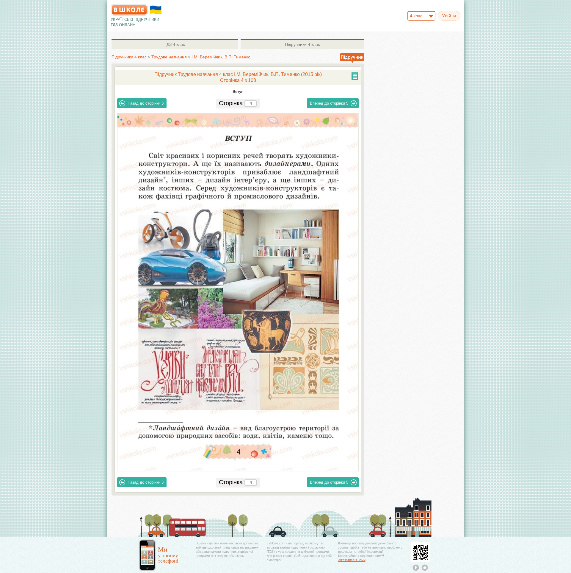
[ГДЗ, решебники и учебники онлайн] (129, 9)
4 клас (174, 44)
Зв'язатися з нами (351, 560)
